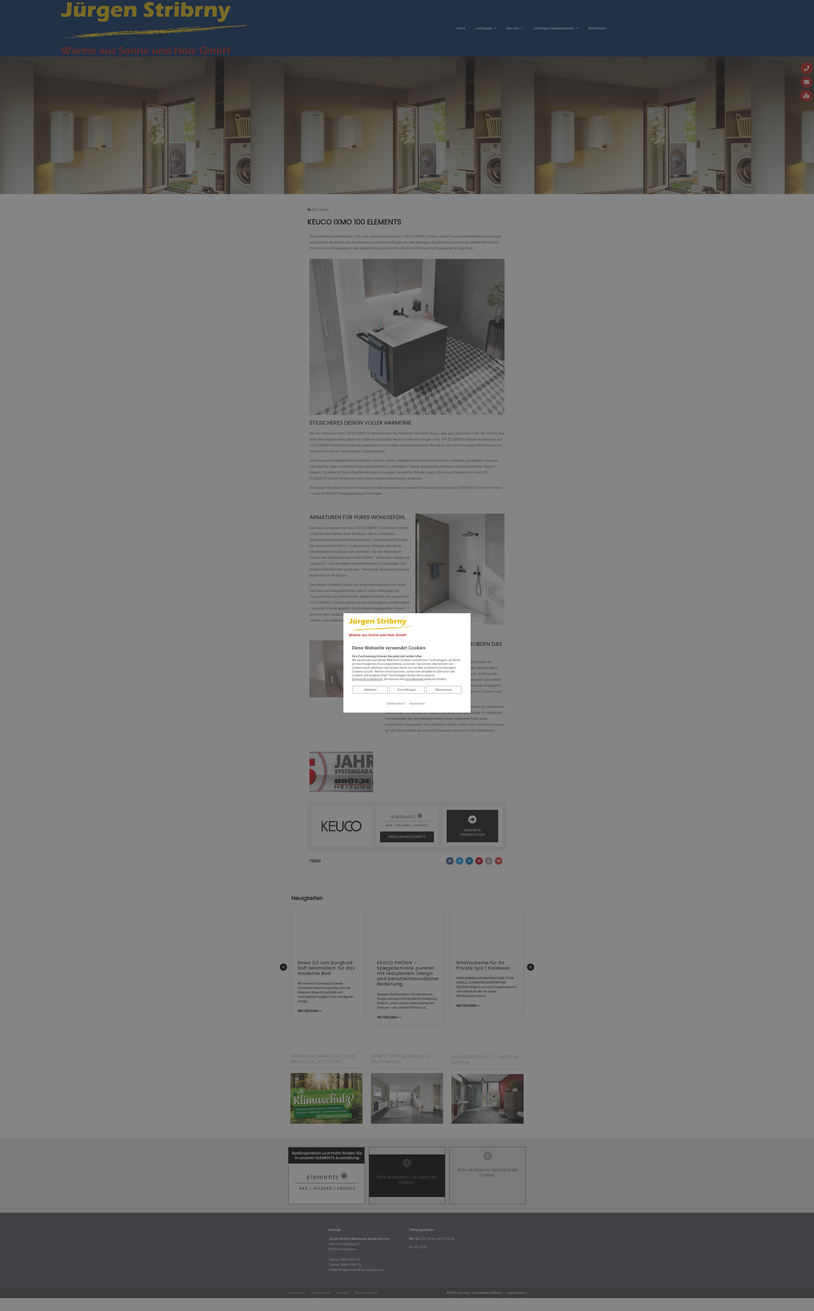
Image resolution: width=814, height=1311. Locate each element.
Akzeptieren (443, 689)
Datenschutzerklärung (367, 679)
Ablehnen (370, 689)
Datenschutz (396, 703)
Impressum (417, 703)
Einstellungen (407, 689)
